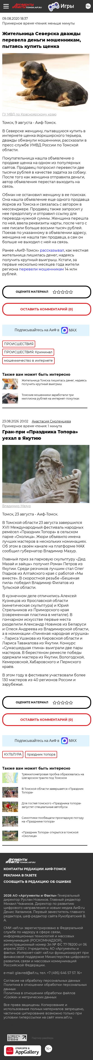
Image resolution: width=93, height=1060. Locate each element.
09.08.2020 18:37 (15, 19)
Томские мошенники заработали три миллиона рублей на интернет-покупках (50, 396)
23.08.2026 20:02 (15, 421)
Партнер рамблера (42, 1038)
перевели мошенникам (41, 269)
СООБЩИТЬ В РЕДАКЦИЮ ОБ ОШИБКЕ (37, 882)
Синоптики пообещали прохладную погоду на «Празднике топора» (53, 819)
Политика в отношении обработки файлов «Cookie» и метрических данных (39, 995)
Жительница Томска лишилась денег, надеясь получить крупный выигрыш (54, 382)
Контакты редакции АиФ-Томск (35, 869)
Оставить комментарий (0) (46, 309)
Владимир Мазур (16, 506)
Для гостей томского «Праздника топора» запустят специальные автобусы (51, 805)
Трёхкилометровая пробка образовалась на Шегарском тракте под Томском (53, 776)
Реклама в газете (20, 875)
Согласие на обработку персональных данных (42, 981)
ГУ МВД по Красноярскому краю (29, 114)
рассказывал (52, 250)
